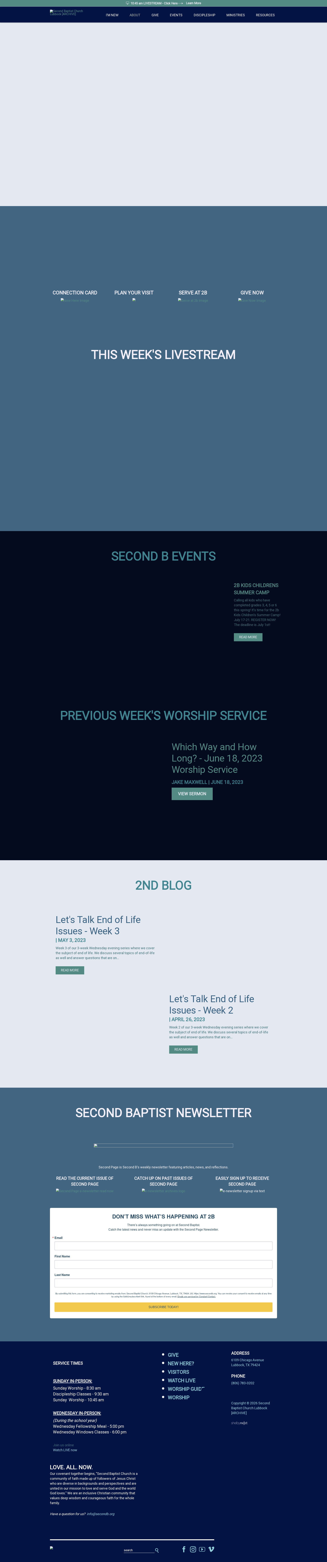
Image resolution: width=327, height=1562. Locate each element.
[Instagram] (193, 1549)
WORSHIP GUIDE (186, 1389)
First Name (62, 1256)
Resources (265, 15)
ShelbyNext (239, 1423)
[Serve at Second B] (193, 300)
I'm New (112, 15)
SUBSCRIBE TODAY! (163, 1307)
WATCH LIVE (181, 1380)
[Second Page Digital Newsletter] (163, 1144)
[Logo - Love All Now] (74, 1547)
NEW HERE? (181, 1363)
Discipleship (204, 15)
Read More (248, 637)
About (135, 15)
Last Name (62, 1274)
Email (58, 1237)
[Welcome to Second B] (75, 300)
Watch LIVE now (65, 1450)
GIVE (173, 1355)
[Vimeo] (211, 1549)
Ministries (236, 15)
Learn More (193, 3)
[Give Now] (252, 300)
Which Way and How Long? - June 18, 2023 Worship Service (217, 758)
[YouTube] (202, 1549)
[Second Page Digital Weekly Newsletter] (85, 1191)
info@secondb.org (100, 1514)
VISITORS (178, 1372)
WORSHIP (178, 1397)
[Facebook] (184, 1549)
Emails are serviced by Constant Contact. (197, 1296)
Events (176, 15)
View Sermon (192, 793)
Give (155, 15)
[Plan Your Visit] (133, 303)
